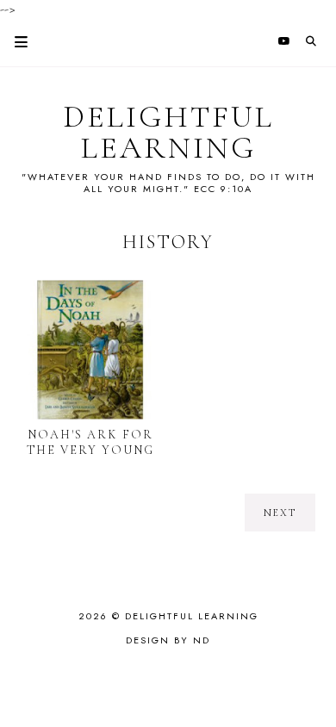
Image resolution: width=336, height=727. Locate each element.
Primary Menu (14, 41)
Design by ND (168, 640)
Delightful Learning (168, 133)
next (280, 512)
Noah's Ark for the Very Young (90, 442)
